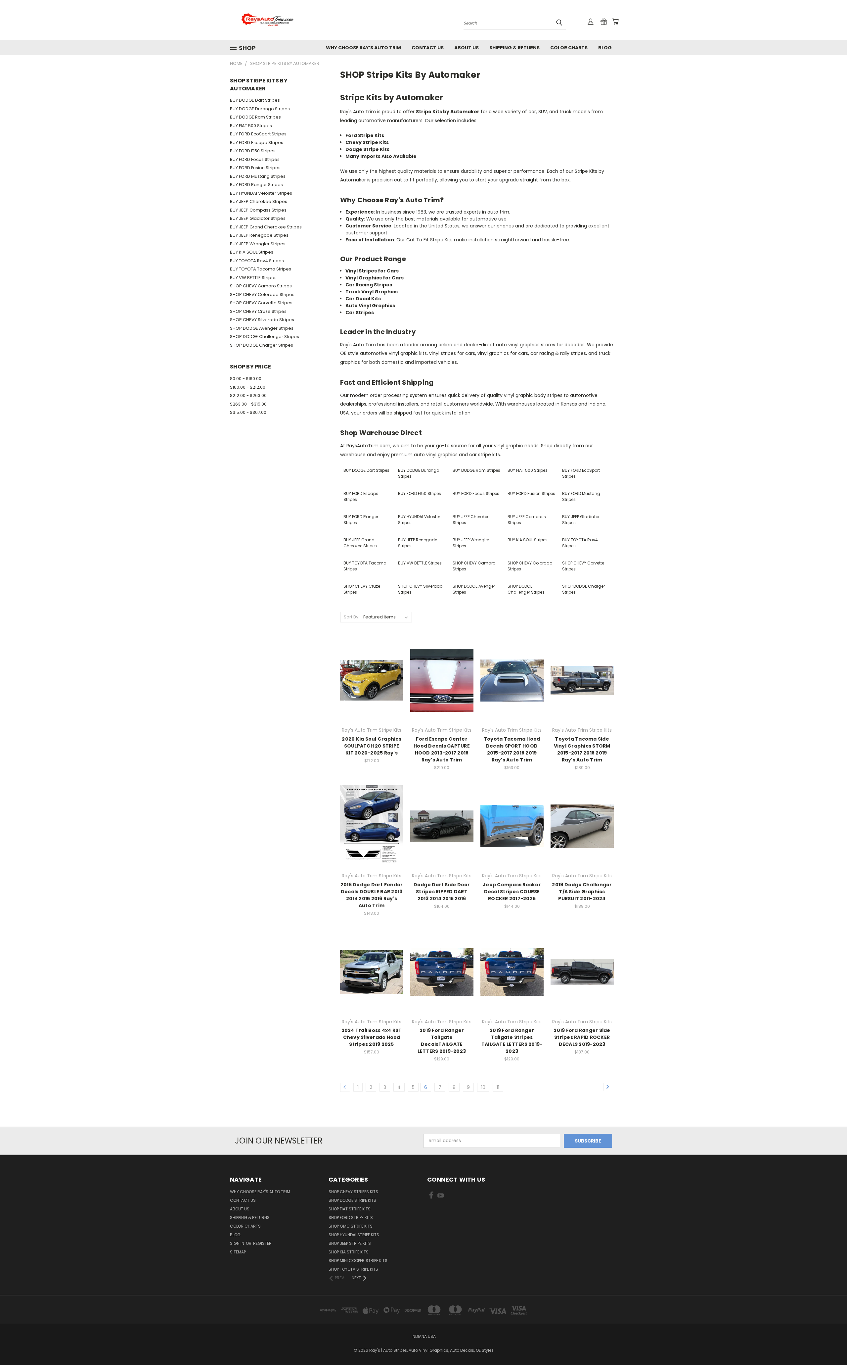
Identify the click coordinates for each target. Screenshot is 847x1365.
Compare (369, 680)
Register (262, 1243)
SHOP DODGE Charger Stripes (261, 345)
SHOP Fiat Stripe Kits (350, 1209)
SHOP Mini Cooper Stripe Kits (358, 1260)
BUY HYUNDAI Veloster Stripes (261, 193)
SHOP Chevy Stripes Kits (353, 1191)
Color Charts (569, 47)
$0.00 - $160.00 (245, 378)
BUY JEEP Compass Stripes (258, 210)
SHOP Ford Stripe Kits (351, 1217)
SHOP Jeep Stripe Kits (350, 1243)
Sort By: (351, 617)
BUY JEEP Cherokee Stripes (258, 201)
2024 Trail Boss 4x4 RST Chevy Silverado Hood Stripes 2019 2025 (371, 1037)
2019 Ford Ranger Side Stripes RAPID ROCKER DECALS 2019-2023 (582, 1037)
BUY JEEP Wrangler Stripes (258, 244)
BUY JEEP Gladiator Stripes (258, 218)
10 (483, 1087)
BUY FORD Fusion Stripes (255, 168)
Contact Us (428, 47)
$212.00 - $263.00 (248, 395)
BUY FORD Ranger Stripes (256, 184)
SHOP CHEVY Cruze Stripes (258, 311)
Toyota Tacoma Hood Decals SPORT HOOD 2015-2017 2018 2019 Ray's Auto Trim (512, 749)
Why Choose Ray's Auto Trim (363, 47)
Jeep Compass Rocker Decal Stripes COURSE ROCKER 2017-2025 (512, 891)
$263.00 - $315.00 (248, 404)
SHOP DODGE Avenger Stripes (261, 328)
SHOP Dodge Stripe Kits (352, 1200)
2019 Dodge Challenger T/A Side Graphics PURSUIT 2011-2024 (582, 891)
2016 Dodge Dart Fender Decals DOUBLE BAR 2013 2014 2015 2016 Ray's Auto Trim (371, 895)
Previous (830, 1344)
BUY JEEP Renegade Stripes (259, 235)
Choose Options (371, 692)
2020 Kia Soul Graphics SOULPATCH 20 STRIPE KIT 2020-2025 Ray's (371, 746)
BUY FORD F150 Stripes (253, 151)
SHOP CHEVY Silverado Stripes (262, 320)
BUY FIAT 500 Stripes (251, 125)
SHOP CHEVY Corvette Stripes (261, 303)
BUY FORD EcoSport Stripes (258, 134)
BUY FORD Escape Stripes (256, 142)
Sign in (237, 1243)
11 (498, 1087)
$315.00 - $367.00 (248, 412)
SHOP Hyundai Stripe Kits (354, 1235)
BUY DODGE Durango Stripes (260, 109)
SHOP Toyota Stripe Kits (353, 1269)
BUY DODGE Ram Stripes (255, 117)
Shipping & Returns (514, 47)
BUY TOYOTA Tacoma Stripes (260, 269)
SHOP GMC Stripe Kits (351, 1226)
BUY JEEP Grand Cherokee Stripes (266, 227)
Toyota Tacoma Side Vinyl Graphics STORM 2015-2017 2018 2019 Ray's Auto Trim (582, 749)
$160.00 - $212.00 (247, 387)
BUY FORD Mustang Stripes (258, 176)
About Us (466, 47)
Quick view (371, 667)
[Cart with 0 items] (615, 21)
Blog (605, 47)
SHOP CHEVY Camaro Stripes (261, 286)
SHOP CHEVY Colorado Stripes (262, 294)
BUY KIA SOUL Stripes (251, 252)
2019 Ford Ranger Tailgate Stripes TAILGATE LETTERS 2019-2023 (512, 1040)
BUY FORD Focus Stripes (255, 159)
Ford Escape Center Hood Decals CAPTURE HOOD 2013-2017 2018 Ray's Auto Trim (442, 749)
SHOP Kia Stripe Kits (349, 1252)
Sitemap (238, 1252)
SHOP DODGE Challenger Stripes (264, 336)
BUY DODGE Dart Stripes (255, 100)
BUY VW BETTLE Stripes (253, 277)
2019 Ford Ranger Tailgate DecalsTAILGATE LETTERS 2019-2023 (442, 1040)
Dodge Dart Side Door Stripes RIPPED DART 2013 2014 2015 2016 (442, 891)
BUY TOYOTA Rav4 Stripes (257, 261)
